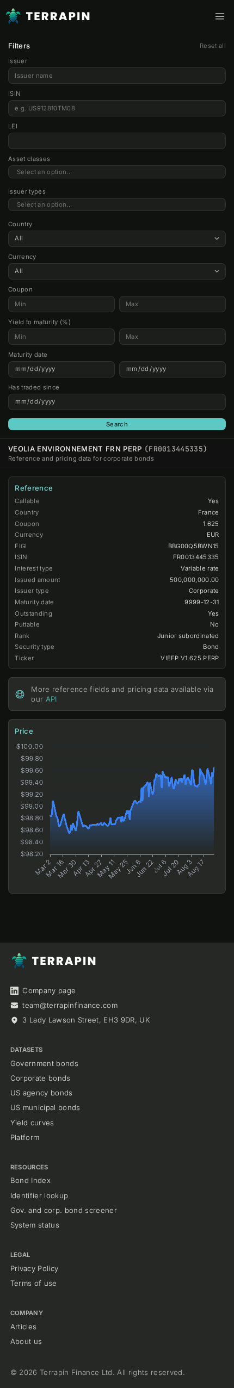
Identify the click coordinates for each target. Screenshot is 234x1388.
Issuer (17, 61)
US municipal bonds (45, 1107)
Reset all (213, 45)
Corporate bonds (40, 1078)
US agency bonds (41, 1092)
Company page (49, 990)
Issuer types (27, 191)
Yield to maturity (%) (39, 322)
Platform (25, 1137)
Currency (22, 257)
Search (117, 424)
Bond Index (30, 1180)
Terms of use (33, 1283)
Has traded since (33, 387)
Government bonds (44, 1063)
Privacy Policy (34, 1268)
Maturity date (27, 354)
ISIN (14, 93)
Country (20, 224)
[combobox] (117, 172)
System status (34, 1224)
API (51, 699)
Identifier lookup (39, 1195)
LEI (12, 126)
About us (26, 1341)
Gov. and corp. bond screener (63, 1210)
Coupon (20, 289)
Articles (23, 1326)
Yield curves (32, 1122)
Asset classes (29, 159)
